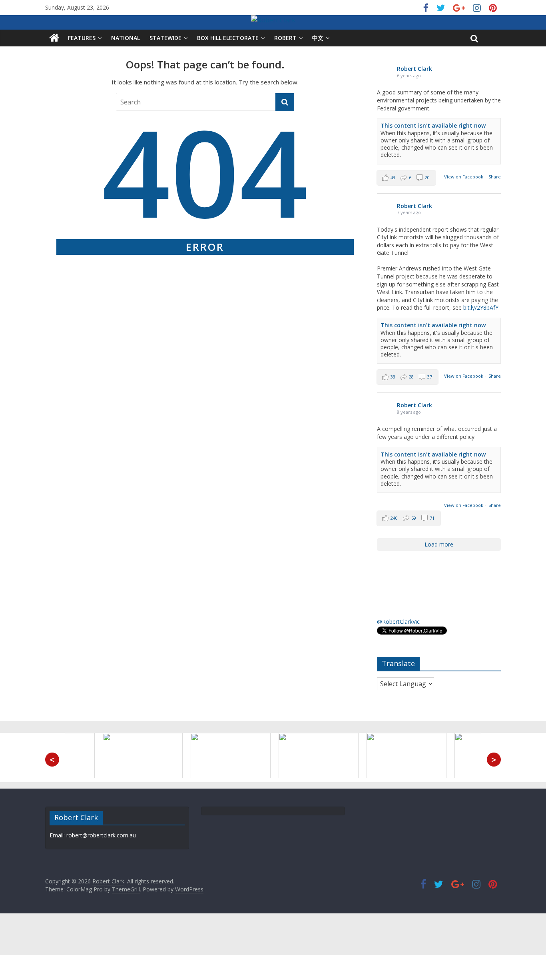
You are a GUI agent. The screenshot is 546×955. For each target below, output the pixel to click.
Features (82, 38)
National (125, 38)
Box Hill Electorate (228, 38)
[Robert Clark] (54, 38)
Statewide (165, 38)
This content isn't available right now (433, 125)
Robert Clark (414, 68)
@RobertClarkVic (398, 621)
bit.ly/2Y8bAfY (480, 307)
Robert (285, 38)
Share (494, 177)
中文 (317, 38)
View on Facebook (463, 177)
